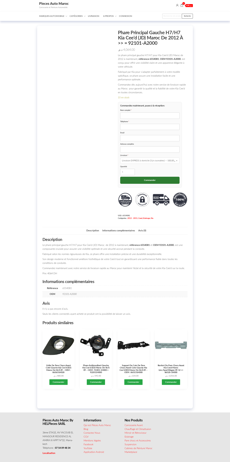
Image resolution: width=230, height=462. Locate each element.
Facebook (88, 444)
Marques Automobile (51, 16)
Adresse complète (127, 144)
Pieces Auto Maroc (54, 3)
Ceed (140, 218)
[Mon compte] (177, 5)
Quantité (123, 167)
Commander (58, 382)
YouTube (88, 448)
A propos (108, 16)
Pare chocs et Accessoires (138, 440)
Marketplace (131, 452)
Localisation (49, 453)
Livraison (93, 16)
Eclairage (146, 218)
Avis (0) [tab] (142, 230)
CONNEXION (125, 16)
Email (122, 133)
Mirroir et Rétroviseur (135, 433)
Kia (152, 218)
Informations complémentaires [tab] (118, 230)
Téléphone (124, 122)
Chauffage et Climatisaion (138, 429)
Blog (86, 429)
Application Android (94, 452)
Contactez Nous (92, 433)
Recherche (187, 16)
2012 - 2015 (132, 218)
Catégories (76, 16)
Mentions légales (92, 440)
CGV (86, 437)
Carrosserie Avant (134, 425)
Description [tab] (92, 230)
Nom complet (126, 110)
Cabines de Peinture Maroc (138, 448)
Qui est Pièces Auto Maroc (97, 425)
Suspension (130, 444)
